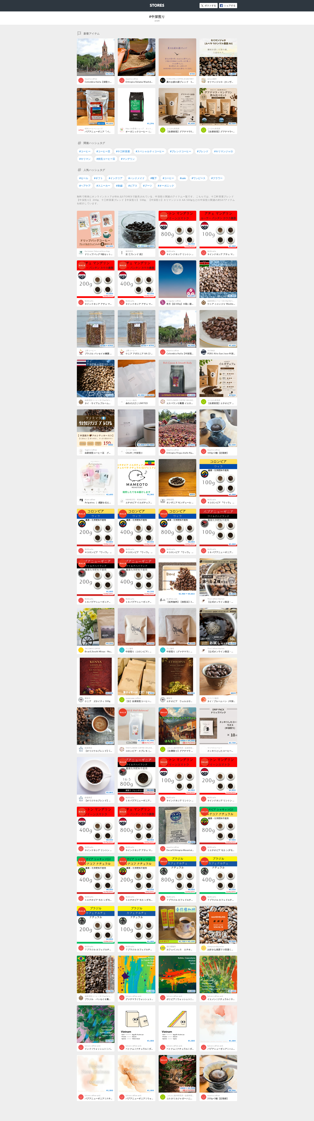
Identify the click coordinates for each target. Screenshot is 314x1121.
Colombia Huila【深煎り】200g (101, 82)
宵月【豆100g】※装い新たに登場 (183, 304)
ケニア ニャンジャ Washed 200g (224, 304)
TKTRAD (211, 350)
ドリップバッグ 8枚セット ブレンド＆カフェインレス (111, 254)
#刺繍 (119, 185)
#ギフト (98, 178)
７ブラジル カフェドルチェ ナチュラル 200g (107, 949)
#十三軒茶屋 (123, 151)
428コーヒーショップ (94, 128)
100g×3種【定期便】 (218, 453)
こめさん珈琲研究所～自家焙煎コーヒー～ (184, 748)
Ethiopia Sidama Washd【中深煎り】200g (147, 82)
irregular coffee (173, 301)
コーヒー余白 (131, 400)
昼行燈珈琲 (171, 946)
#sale (183, 178)
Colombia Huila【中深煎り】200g (183, 353)
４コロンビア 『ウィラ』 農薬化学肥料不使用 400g (152, 552)
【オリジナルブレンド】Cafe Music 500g (109, 751)
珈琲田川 (129, 251)
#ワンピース (198, 178)
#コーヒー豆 (103, 151)
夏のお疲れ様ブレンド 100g (181, 82)
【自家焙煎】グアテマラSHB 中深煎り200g (188, 131)
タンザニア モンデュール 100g (181, 502)
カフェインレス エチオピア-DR (182, 949)
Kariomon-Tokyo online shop (97, 251)
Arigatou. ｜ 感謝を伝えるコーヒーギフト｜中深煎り (111, 502)
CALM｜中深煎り (134, 453)
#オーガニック (166, 185)
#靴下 (153, 178)
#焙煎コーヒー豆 (105, 158)
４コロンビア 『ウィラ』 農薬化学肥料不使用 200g (111, 552)
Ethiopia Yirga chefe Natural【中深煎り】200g (191, 453)
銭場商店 (88, 748)
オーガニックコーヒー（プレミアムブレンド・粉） (151, 131)
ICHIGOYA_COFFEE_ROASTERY (180, 79)
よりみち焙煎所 (173, 128)
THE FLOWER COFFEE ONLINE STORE (182, 400)
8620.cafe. (170, 251)
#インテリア (115, 178)
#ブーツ (147, 185)
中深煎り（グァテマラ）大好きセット (185, 651)
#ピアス (132, 185)
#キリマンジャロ (223, 151)
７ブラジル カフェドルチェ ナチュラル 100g (148, 949)
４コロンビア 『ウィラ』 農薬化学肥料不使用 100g (233, 502)
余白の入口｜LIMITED (137, 403)
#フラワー (217, 178)
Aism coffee (90, 499)
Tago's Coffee (91, 450)
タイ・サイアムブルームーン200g (102, 403)
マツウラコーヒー (214, 748)
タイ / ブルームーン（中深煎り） (223, 701)
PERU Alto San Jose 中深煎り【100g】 (227, 353)
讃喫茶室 (170, 499)
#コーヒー (85, 151)
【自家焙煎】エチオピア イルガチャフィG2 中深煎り (233, 403)
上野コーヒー (90, 350)
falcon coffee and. (134, 996)
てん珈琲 (129, 648)
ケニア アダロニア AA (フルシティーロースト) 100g (151, 353)
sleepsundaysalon (215, 946)
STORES (151, 4)
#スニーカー (103, 185)
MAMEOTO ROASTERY (136, 499)
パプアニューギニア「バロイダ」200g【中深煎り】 (110, 131)
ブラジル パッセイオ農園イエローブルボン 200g (110, 999)
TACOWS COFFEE (92, 648)
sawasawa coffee (133, 698)
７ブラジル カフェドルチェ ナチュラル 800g (188, 899)
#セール (83, 178)
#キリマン (85, 158)
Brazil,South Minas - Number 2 (101, 651)
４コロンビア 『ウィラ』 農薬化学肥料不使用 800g (192, 552)
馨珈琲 (87, 698)
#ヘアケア (85, 185)
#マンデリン (128, 158)
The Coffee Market (216, 599)
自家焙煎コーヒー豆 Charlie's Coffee (223, 301)
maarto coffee (91, 79)
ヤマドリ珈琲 (212, 698)
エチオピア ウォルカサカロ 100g (183, 701)
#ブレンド (202, 151)
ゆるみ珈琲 (212, 79)
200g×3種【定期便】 (218, 1098)
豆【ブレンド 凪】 (135, 254)
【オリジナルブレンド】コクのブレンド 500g (108, 800)
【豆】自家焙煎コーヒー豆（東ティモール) (147, 701)
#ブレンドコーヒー (180, 151)
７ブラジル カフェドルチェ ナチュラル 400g (229, 899)
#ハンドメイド (136, 178)
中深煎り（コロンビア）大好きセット (144, 651)
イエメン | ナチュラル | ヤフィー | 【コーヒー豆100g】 (234, 999)
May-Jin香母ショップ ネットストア (141, 128)
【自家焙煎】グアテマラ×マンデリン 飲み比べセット (234, 131)
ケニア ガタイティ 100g (97, 701)
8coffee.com (171, 599)
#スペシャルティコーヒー (150, 151)
